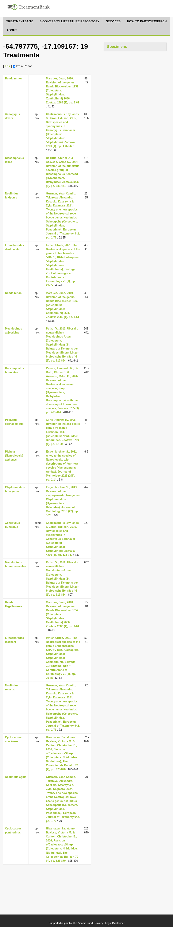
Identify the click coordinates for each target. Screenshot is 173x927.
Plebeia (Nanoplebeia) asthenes (14, 455)
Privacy (99, 923)
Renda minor (13, 78)
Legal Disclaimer (114, 923)
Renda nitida (13, 293)
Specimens (117, 46)
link (7, 66)
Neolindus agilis (15, 776)
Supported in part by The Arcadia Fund (71, 923)
